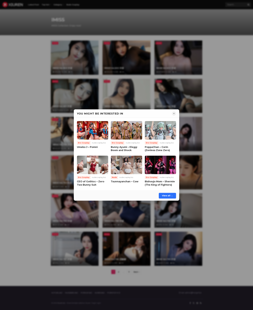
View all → (167, 195)
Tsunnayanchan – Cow (124, 181)
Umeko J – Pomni (87, 147)
